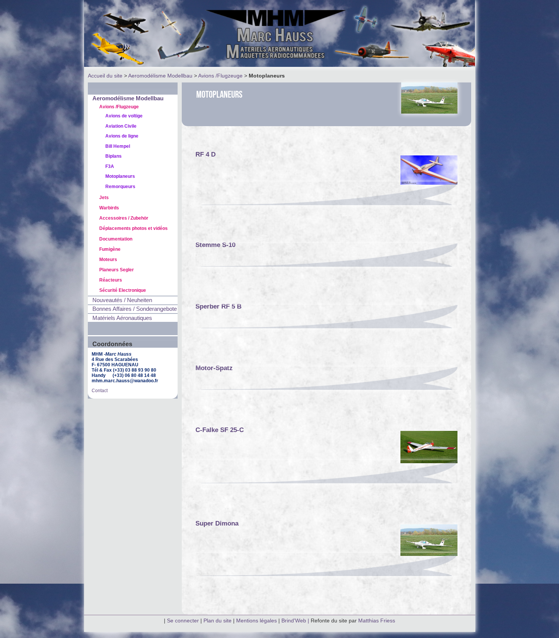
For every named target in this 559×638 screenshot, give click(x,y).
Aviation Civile (121, 126)
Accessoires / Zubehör (123, 218)
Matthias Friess (376, 620)
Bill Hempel (117, 146)
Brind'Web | (296, 620)
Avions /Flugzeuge (220, 76)
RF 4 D (205, 154)
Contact (100, 390)
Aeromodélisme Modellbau (160, 76)
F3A (109, 166)
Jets (104, 197)
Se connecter (183, 620)
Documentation (115, 239)
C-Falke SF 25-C (219, 430)
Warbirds (109, 208)
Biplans (113, 156)
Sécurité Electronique (122, 290)
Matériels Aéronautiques (122, 318)
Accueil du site (105, 76)
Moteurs (108, 259)
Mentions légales (257, 620)
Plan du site (217, 620)
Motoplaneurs (120, 176)
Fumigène (110, 249)
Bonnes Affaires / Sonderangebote (134, 309)
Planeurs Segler (116, 269)
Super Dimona (216, 523)
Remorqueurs (120, 186)
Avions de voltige (124, 116)
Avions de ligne (121, 136)
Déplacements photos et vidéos (133, 228)
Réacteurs (110, 280)
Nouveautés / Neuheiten (122, 300)
